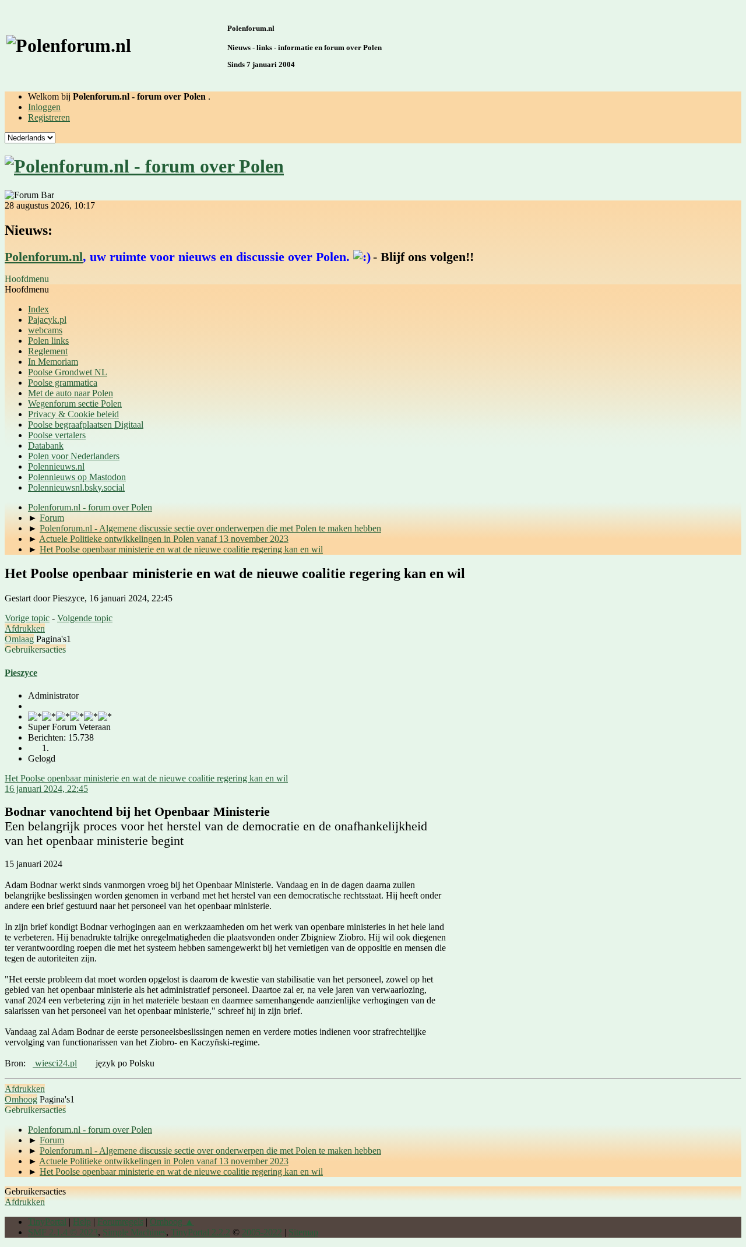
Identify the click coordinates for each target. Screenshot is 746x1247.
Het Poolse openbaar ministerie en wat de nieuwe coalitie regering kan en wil (146, 778)
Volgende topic (84, 618)
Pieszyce (21, 673)
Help (82, 1222)
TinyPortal (47, 1222)
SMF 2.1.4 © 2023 (63, 1232)
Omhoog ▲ (172, 1222)
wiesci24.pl (55, 1063)
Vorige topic (27, 618)
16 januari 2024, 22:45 (46, 789)
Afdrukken (25, 628)
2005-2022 (262, 1232)
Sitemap (303, 1232)
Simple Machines (134, 1232)
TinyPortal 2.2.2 (200, 1232)
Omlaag (19, 639)
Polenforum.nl (44, 257)
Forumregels (120, 1222)
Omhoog (21, 1099)
